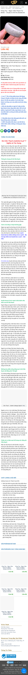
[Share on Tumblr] (19, 130)
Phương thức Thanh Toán (7, 628)
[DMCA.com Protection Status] (14, 662)
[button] (2, 2)
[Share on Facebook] (5, 130)
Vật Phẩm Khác (17, 8)
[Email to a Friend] (12, 130)
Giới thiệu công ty (5, 627)
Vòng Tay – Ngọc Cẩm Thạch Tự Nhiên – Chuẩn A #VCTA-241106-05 (20, 568)
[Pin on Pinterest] (15, 130)
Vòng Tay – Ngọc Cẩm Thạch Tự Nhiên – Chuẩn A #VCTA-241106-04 (7, 590)
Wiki (23, 405)
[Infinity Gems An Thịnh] (14, 2)
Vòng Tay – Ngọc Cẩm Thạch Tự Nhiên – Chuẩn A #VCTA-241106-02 (7, 613)
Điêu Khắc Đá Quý (14, 7)
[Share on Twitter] (9, 130)
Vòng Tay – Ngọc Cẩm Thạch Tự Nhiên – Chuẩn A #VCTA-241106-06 (7, 568)
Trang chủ (4, 7)
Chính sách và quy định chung (8, 632)
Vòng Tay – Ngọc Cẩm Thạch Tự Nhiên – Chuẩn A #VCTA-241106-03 (20, 590)
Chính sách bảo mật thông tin (8, 630)
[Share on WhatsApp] (2, 130)
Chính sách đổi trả (5, 633)
